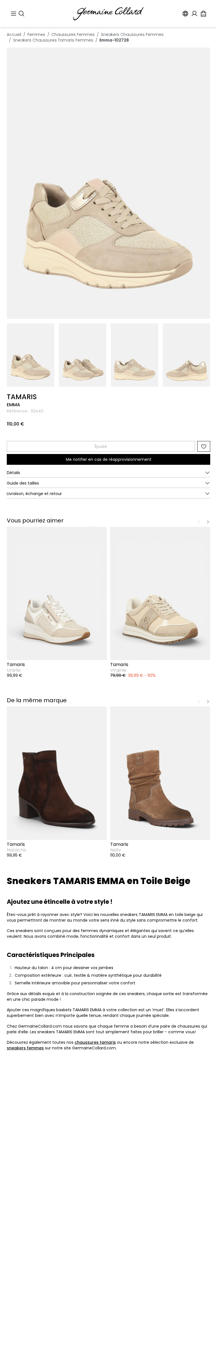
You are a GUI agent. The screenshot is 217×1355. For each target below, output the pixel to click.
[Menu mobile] (13, 13)
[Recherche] (21, 13)
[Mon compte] (194, 13)
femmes (36, 34)
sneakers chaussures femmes (132, 34)
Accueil (14, 34)
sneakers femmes (25, 1048)
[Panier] (203, 13)
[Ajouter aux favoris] (203, 446)
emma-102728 (114, 40)
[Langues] (185, 13)
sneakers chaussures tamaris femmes (53, 40)
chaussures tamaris (95, 1042)
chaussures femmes (73, 34)
